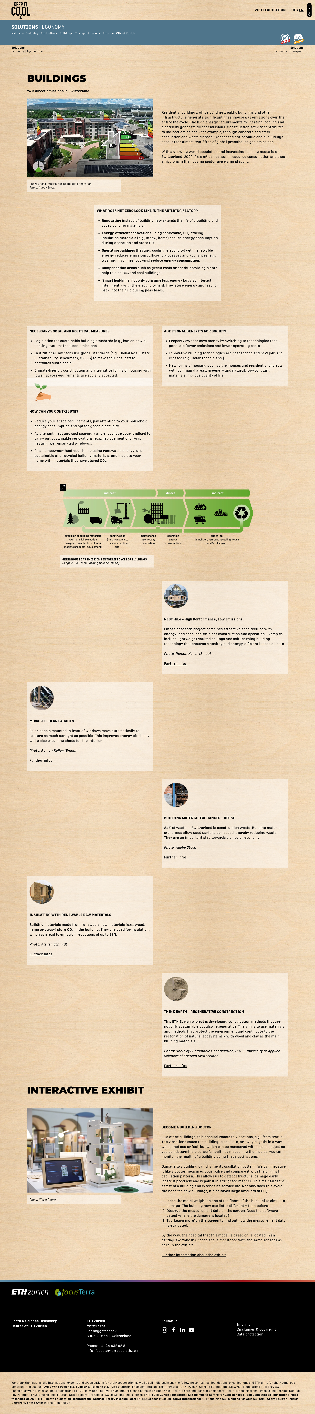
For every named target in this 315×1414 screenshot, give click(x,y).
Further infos (175, 663)
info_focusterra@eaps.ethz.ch (112, 1351)
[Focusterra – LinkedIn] (182, 1330)
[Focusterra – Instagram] (164, 1330)
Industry (32, 33)
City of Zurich (125, 33)
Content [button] (309, 10)
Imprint (243, 1324)
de (293, 10)
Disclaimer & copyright (256, 1329)
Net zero (17, 33)
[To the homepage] (22, 10)
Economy (53, 27)
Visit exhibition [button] (270, 10)
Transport (82, 33)
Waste (96, 33)
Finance (108, 33)
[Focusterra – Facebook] (173, 1330)
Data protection (250, 1334)
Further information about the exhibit (194, 1255)
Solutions (24, 27)
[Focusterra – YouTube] (191, 1330)
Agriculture (49, 33)
